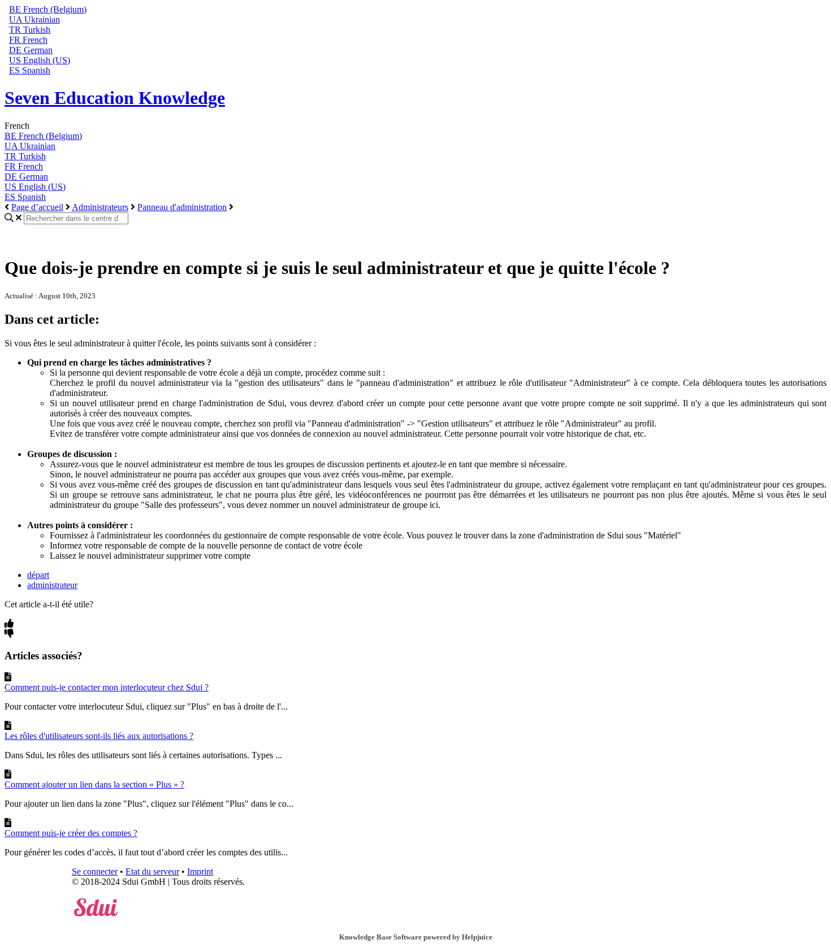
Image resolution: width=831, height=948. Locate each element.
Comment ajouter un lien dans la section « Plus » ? (94, 784)
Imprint (200, 871)
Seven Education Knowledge (115, 98)
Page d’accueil (37, 207)
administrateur (52, 585)
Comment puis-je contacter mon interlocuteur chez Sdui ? (107, 687)
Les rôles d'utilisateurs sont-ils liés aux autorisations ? (99, 736)
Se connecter (95, 871)
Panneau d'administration (182, 207)
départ (38, 575)
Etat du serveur (152, 871)
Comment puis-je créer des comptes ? (71, 833)
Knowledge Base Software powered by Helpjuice (415, 937)
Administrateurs (100, 207)
